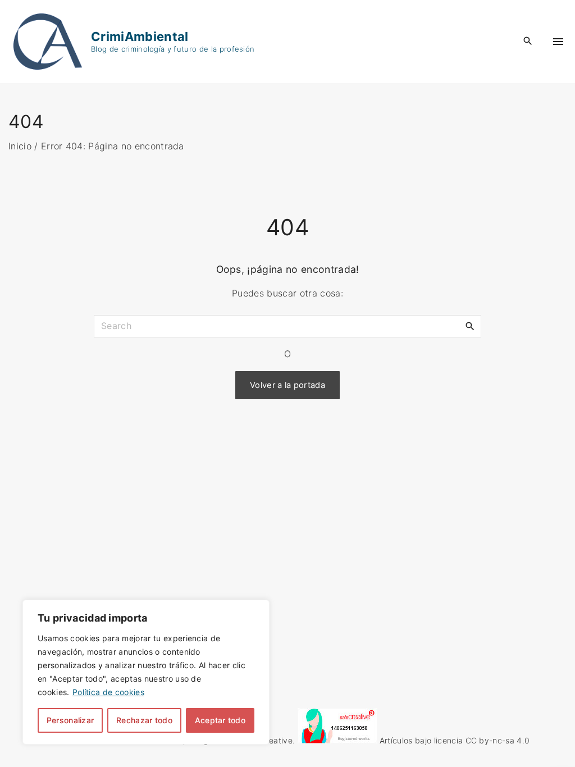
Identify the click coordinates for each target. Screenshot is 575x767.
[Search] (470, 325)
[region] (146, 672)
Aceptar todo (220, 720)
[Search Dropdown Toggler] (528, 41)
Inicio (19, 146)
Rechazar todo (144, 720)
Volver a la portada (287, 385)
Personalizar (70, 720)
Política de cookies (108, 692)
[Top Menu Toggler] (558, 41)
